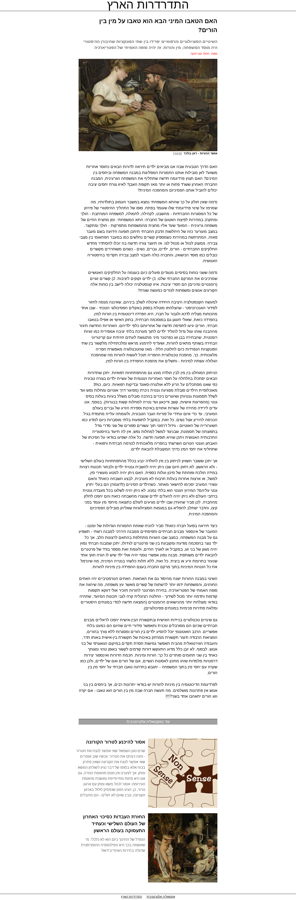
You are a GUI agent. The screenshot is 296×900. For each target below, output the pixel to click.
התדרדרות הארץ (131, 896)
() (178, 153)
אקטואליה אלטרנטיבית (161, 896)
